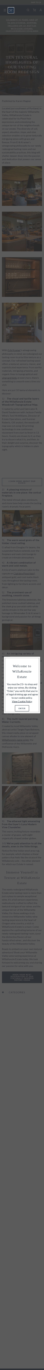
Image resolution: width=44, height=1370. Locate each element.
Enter (22, 708)
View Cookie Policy (22, 701)
